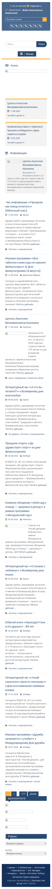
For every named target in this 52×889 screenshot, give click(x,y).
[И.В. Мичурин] (31, 26)
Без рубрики (13, 434)
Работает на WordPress (18, 880)
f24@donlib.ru (35, 6)
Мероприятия (18, 870)
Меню (29, 54)
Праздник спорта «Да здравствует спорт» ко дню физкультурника (22, 447)
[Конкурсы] (35, 26)
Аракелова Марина (31, 275)
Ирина (26, 214)
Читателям (39, 868)
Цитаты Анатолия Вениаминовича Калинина (33, 165)
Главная (11, 868)
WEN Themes (29, 883)
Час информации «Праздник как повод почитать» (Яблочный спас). (24, 206)
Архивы (8, 850)
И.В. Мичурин (34, 870)
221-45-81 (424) (19, 6)
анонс (11, 378)
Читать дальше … (31, 244)
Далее (33, 793)
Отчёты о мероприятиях (20, 249)
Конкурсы (12, 873)
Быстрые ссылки (14, 19)
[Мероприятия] (26, 26)
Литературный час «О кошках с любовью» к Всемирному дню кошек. (25, 570)
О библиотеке (24, 868)
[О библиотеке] (17, 26)
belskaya (26, 455)
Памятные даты (35, 378)
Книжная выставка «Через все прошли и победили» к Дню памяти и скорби (25, 130)
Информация (20, 378)
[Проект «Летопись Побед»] (40, 26)
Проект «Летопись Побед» (32, 873)
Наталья (27, 327)
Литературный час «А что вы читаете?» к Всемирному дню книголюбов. (24, 391)
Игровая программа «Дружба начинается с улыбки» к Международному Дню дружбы (25, 738)
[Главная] (12, 26)
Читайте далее (14, 115)
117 (23, 793)
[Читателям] (21, 26)
